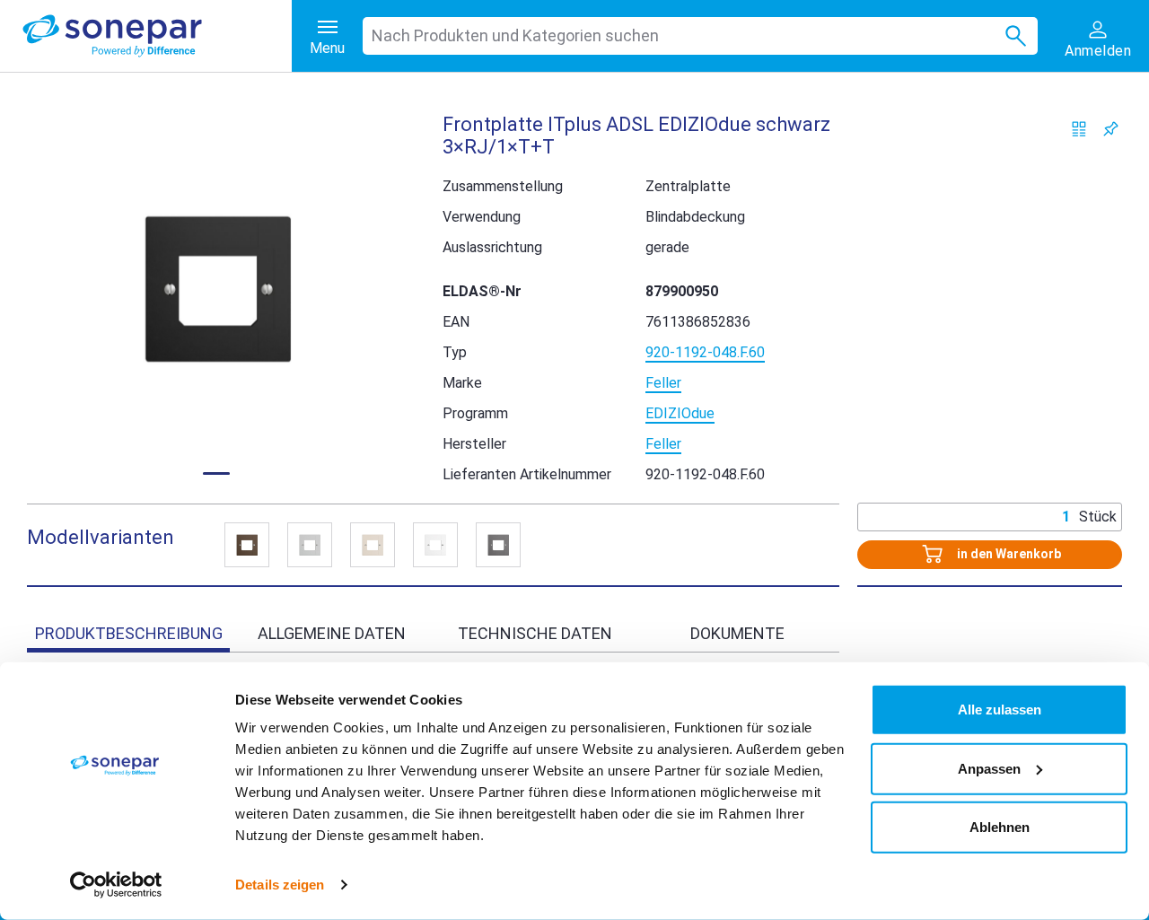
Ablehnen (999, 827)
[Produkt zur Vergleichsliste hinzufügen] (1079, 129)
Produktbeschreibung (129, 633)
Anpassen (989, 767)
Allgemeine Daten (332, 633)
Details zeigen (279, 884)
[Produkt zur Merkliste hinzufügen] (1111, 129)
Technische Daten (535, 633)
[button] (217, 288)
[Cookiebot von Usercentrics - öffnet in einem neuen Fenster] (116, 885)
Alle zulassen (999, 709)
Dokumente (737, 633)
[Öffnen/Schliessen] (246, 544)
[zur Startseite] (157, 36)
